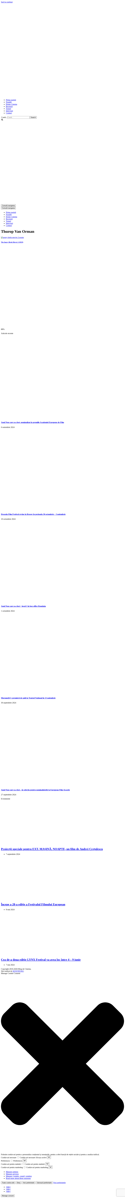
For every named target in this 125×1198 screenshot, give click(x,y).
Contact (9, 113)
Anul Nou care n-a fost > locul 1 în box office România (23, 606)
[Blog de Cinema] (62, 44)
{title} (8, 1187)
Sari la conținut (7, 2)
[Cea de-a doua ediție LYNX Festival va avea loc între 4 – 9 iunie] (40, 955)
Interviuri (9, 111)
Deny (19, 1183)
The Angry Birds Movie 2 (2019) (12, 242)
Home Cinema (11, 104)
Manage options (12, 1172)
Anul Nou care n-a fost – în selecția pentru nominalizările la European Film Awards (35, 790)
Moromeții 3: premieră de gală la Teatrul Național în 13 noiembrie (28, 698)
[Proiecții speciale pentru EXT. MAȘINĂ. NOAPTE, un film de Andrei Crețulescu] (40, 844)
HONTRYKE (18, 971)
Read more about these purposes (18, 1178)
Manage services (12, 1174)
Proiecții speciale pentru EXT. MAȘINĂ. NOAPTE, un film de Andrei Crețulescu (52, 849)
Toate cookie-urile (8, 1183)
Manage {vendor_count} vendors (19, 1176)
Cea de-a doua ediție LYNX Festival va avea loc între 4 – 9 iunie (41, 959)
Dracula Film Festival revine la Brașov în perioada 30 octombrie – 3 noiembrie (33, 514)
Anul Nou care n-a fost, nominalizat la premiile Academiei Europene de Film (32, 422)
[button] (62, 1063)
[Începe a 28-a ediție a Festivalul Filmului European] (40, 899)
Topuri (8, 109)
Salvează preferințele (44, 1183)
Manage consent (8, 1196)
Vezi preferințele (28, 1183)
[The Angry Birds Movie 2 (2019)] (12, 237)
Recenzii (9, 106)
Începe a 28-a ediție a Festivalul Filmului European (33, 904)
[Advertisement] (45, 90)
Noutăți (9, 102)
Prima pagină (11, 100)
